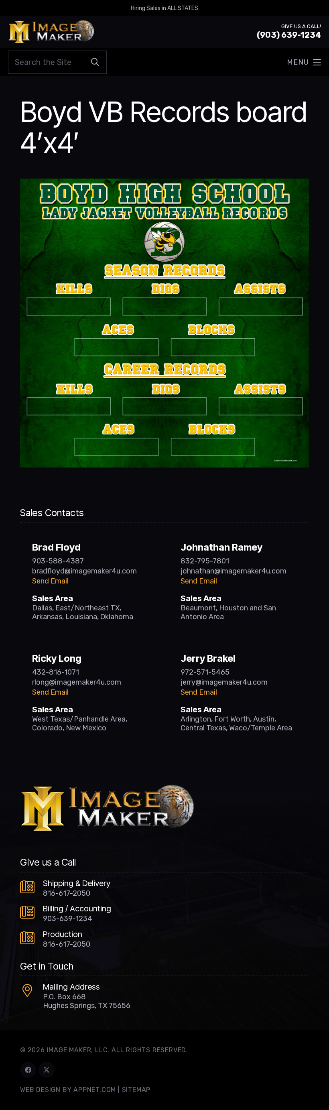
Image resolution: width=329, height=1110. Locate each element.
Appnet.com (94, 1090)
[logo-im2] (51, 32)
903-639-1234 (67, 918)
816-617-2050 (66, 893)
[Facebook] (28, 1070)
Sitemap (136, 1090)
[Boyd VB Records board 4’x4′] (164, 184)
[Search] (95, 62)
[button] (303, 62)
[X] (47, 1070)
